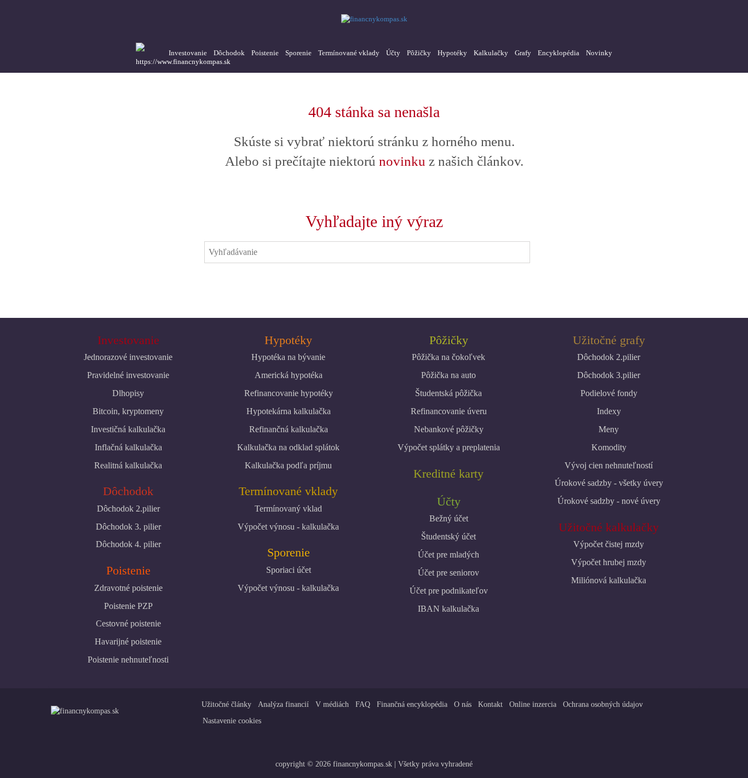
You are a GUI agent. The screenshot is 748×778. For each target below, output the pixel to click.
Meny (609, 429)
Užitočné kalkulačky (609, 527)
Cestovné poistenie (128, 623)
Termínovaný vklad (288, 508)
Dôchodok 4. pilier (128, 544)
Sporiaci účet (288, 569)
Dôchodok (229, 53)
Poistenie (265, 53)
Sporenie (298, 53)
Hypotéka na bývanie (288, 357)
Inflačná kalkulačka (128, 447)
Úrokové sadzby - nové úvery (608, 501)
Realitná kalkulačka (128, 465)
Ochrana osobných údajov (603, 704)
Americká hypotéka (289, 375)
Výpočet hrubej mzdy (608, 562)
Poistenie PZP (128, 606)
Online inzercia (532, 704)
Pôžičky (419, 53)
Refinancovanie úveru (449, 411)
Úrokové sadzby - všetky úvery (609, 482)
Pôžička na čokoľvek (448, 357)
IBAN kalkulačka (448, 608)
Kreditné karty (448, 473)
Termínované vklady (348, 53)
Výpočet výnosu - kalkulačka (288, 526)
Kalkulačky (491, 53)
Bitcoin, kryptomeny (128, 411)
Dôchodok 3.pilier (608, 375)
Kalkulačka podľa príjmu (288, 465)
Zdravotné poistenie (128, 588)
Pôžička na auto (448, 375)
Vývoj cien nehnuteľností (609, 465)
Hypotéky (452, 53)
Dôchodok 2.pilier (128, 508)
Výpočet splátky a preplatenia (449, 447)
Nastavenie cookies (232, 721)
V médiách (332, 704)
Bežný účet (448, 518)
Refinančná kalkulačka (288, 429)
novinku (402, 161)
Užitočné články (226, 704)
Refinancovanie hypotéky (288, 393)
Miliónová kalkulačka (608, 580)
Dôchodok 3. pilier (128, 526)
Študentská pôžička (448, 393)
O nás (462, 704)
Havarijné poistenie (128, 641)
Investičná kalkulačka (128, 429)
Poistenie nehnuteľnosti (128, 659)
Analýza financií (283, 704)
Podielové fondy (608, 393)
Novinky (599, 53)
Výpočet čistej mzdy (608, 544)
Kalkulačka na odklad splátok (288, 447)
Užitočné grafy (609, 340)
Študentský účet (448, 536)
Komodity (608, 447)
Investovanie (188, 53)
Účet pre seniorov (448, 572)
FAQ (362, 704)
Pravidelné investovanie (128, 375)
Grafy (523, 53)
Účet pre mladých (448, 554)
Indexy (609, 411)
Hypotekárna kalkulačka (288, 411)
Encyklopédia (558, 53)
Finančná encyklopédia (412, 704)
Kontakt (490, 704)
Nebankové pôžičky (449, 429)
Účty (393, 53)
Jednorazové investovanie (128, 357)
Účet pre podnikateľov (449, 590)
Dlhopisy (128, 393)
